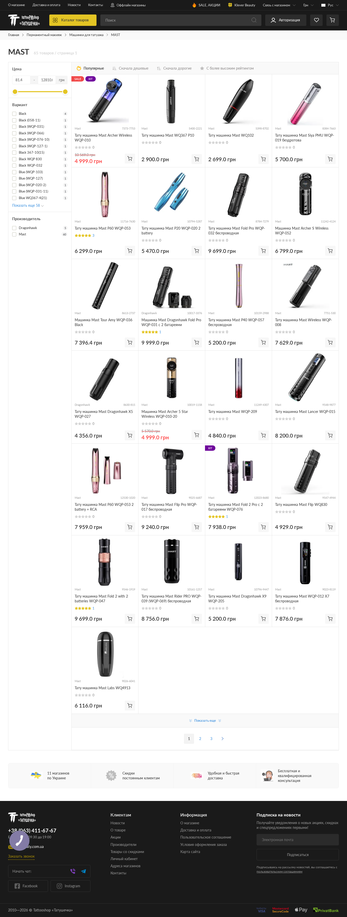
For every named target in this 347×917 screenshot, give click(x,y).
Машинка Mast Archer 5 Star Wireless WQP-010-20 (164, 414)
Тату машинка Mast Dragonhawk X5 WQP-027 (104, 414)
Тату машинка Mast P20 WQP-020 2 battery (170, 230)
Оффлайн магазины (131, 5)
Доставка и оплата (46, 5)
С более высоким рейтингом (230, 68)
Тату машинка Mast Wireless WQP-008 (303, 322)
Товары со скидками (127, 851)
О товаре (118, 830)
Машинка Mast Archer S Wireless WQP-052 (301, 230)
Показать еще (205, 720)
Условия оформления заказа (203, 844)
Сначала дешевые (133, 68)
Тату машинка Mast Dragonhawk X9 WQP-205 (237, 598)
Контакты (95, 5)
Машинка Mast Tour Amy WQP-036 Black (103, 322)
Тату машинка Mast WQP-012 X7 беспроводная (302, 598)
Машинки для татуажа (86, 35)
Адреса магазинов (125, 866)
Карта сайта (190, 851)
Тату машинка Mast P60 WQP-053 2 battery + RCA (104, 506)
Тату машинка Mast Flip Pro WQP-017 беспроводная (169, 506)
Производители (123, 844)
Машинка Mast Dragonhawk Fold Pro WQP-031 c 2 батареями (171, 322)
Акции (116, 837)
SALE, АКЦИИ (209, 5)
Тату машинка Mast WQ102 (231, 135)
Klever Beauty (244, 5)
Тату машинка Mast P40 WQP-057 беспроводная (236, 322)
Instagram (72, 886)
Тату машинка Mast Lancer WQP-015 (305, 411)
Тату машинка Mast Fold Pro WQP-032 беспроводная (236, 230)
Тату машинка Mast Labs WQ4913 (102, 688)
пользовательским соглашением (279, 871)
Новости (74, 5)
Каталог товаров (75, 20)
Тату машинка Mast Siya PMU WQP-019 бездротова (304, 137)
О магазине (16, 5)
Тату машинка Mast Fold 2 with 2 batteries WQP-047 (101, 598)
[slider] (15, 92)
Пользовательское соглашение (205, 837)
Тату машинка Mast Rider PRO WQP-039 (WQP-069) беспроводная (171, 598)
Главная (13, 35)
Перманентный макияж (44, 35)
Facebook (30, 886)
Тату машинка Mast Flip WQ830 (301, 504)
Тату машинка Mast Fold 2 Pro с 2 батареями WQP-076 (235, 506)
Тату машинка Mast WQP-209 (232, 411)
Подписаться (298, 854)
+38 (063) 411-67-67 (32, 830)
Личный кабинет (124, 859)
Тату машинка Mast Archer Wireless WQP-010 (103, 137)
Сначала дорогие (177, 68)
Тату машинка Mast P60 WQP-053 (103, 228)
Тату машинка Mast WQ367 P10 (167, 135)
